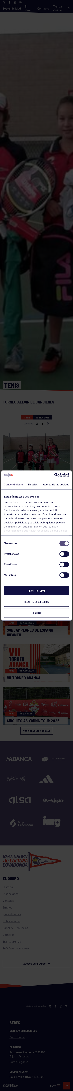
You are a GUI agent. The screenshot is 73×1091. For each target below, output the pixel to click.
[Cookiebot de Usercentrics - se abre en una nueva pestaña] (54, 475)
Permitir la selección (36, 601)
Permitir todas (36, 590)
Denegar (36, 612)
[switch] (64, 554)
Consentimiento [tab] (13, 484)
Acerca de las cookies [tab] (56, 484)
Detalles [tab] (33, 484)
